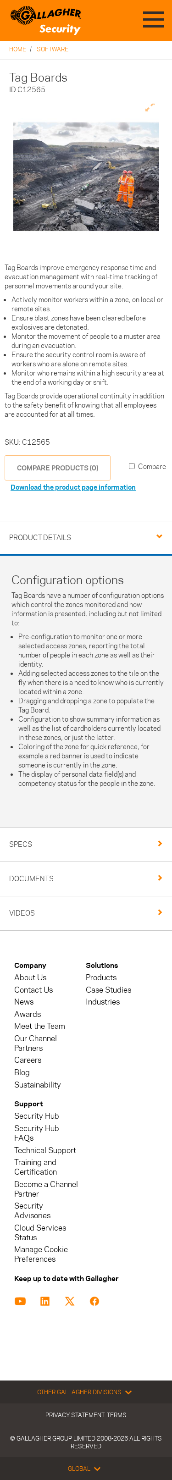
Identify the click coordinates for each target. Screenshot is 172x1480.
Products (101, 978)
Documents (31, 879)
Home (17, 49)
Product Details (40, 537)
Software (52, 49)
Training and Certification (35, 1167)
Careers (27, 1060)
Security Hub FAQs (36, 1133)
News (23, 1002)
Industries (103, 1002)
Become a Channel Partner (46, 1189)
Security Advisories (32, 1210)
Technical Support (45, 1150)
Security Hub (36, 1116)
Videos (22, 913)
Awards (27, 1014)
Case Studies (108, 990)
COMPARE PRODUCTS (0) (57, 468)
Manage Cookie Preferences (41, 1254)
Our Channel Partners (35, 1043)
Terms (117, 1415)
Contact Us (33, 990)
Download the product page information (73, 487)
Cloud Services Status (40, 1233)
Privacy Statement (75, 1415)
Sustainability (37, 1085)
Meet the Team (39, 1026)
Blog (22, 1072)
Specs (20, 844)
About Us (30, 978)
